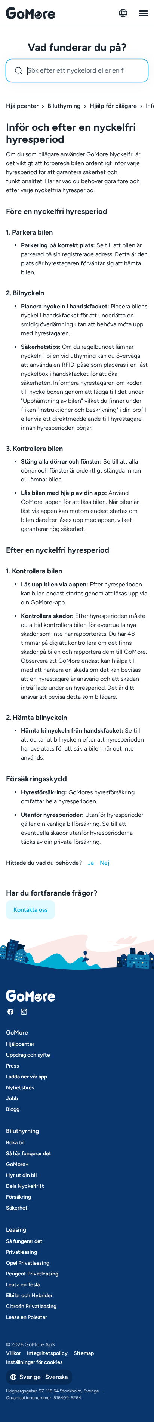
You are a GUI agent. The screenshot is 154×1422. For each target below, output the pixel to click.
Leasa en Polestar (26, 1317)
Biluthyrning (64, 105)
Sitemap (84, 1353)
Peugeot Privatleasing (32, 1274)
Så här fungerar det (28, 1153)
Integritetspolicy (47, 1353)
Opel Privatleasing (27, 1263)
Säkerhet (17, 1208)
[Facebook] (10, 1011)
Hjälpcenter (22, 105)
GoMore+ (17, 1164)
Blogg (12, 1109)
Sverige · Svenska (43, 1376)
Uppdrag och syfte (28, 1055)
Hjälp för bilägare (113, 105)
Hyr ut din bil (21, 1175)
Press (12, 1066)
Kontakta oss (30, 909)
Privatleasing (21, 1252)
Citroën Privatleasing (31, 1306)
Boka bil (15, 1142)
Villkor (13, 1353)
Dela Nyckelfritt (25, 1186)
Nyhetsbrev (20, 1087)
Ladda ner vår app (26, 1077)
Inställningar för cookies (34, 1362)
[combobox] (77, 70)
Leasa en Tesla (23, 1284)
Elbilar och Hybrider (29, 1295)
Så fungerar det (24, 1241)
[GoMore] (30, 13)
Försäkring (18, 1197)
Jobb (12, 1098)
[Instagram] (23, 1011)
